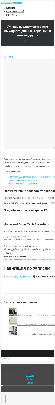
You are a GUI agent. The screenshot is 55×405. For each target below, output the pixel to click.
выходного (21, 239)
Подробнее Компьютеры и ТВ (23, 180)
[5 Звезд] (49, 249)
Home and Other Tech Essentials (23, 184)
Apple (10, 239)
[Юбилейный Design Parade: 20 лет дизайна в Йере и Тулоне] (13, 325)
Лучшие (38, 239)
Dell (13, 239)
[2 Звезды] (19, 249)
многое (44, 239)
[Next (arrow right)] (5, 399)
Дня (27, 239)
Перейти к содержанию (11, 3)
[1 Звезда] (9, 249)
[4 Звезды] (40, 249)
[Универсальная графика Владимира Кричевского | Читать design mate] (13, 334)
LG (16, 239)
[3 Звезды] (29, 249)
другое (31, 239)
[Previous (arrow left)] (2, 399)
